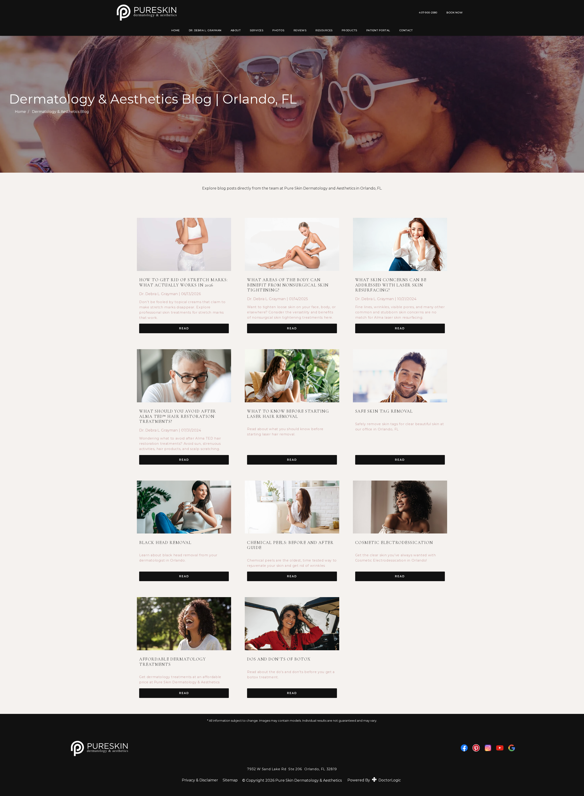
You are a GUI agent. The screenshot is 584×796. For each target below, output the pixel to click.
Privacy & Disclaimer (200, 780)
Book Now (454, 12)
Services (256, 30)
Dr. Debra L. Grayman (205, 30)
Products (349, 30)
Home (175, 30)
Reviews (300, 30)
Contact (406, 30)
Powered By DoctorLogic (374, 780)
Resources (324, 30)
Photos (278, 30)
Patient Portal (378, 30)
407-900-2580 (428, 12)
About (236, 30)
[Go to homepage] (207, 12)
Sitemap (230, 780)
